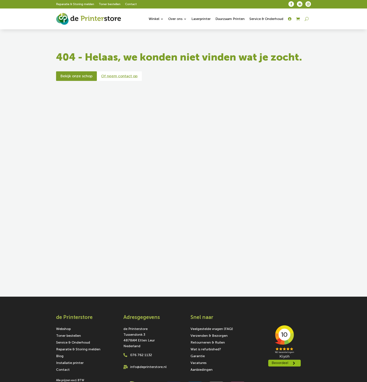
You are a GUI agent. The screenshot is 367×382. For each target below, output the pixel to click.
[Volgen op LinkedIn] (299, 4)
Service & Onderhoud (266, 19)
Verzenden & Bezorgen (209, 336)
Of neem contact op (119, 76)
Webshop (63, 329)
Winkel (154, 19)
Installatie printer (70, 363)
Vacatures (198, 363)
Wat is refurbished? (206, 349)
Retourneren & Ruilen (208, 342)
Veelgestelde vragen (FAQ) (212, 329)
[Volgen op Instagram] (308, 4)
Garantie (198, 356)
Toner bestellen (109, 4)
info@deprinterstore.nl (148, 367)
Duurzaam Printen (230, 19)
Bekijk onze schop (76, 76)
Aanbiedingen (202, 370)
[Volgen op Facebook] (291, 4)
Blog (60, 356)
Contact (131, 4)
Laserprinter (201, 19)
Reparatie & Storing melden (75, 4)
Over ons (175, 19)
